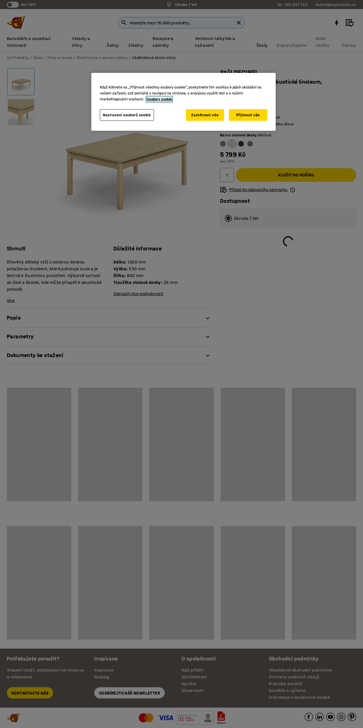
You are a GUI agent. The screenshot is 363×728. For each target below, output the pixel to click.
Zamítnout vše (204, 115)
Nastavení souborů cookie (127, 115)
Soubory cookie (159, 99)
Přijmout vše (248, 115)
